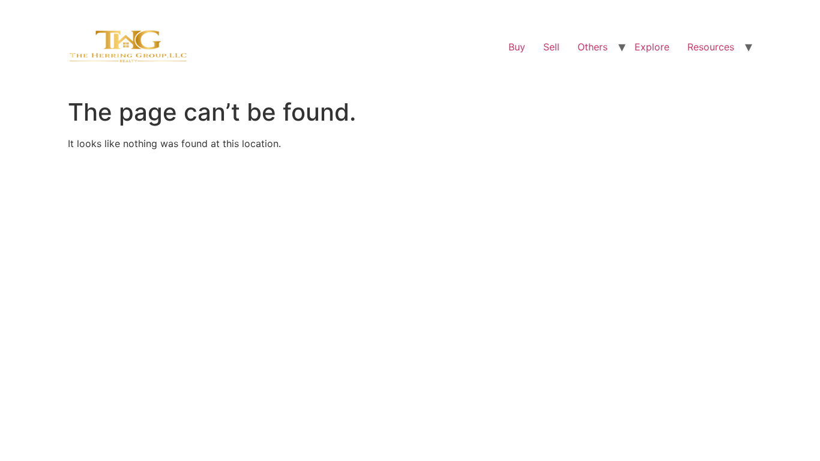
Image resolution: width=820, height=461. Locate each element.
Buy (516, 47)
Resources (710, 47)
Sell (551, 47)
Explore (652, 47)
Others (592, 47)
